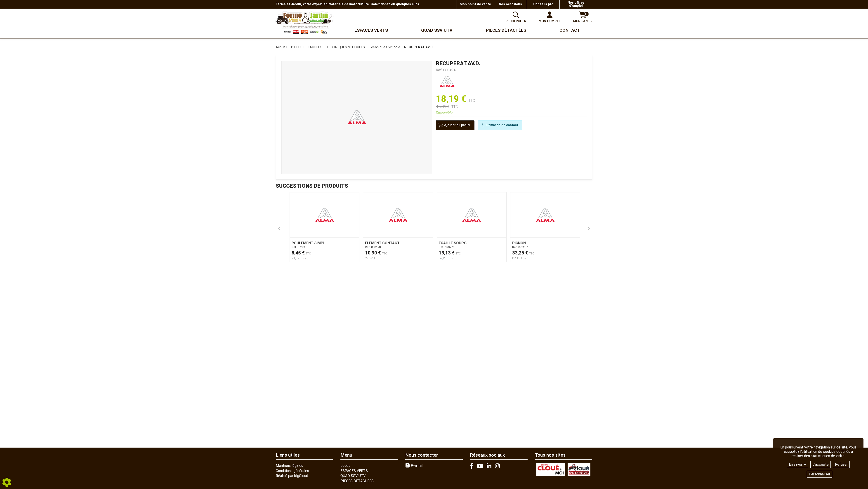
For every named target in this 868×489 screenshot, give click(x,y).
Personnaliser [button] (819, 474)
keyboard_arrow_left (279, 228)
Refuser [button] (841, 464)
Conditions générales (292, 471)
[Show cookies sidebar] (6, 482)
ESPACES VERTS (354, 471)
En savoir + (797, 464)
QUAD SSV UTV (353, 476)
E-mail (416, 465)
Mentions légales (289, 465)
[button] (418, 47)
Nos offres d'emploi (576, 4)
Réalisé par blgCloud (292, 476)
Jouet (345, 465)
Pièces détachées (506, 30)
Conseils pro (543, 4)
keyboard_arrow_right (588, 228)
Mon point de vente (475, 4)
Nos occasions (510, 4)
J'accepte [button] (820, 464)
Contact (569, 30)
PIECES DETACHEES (357, 481)
